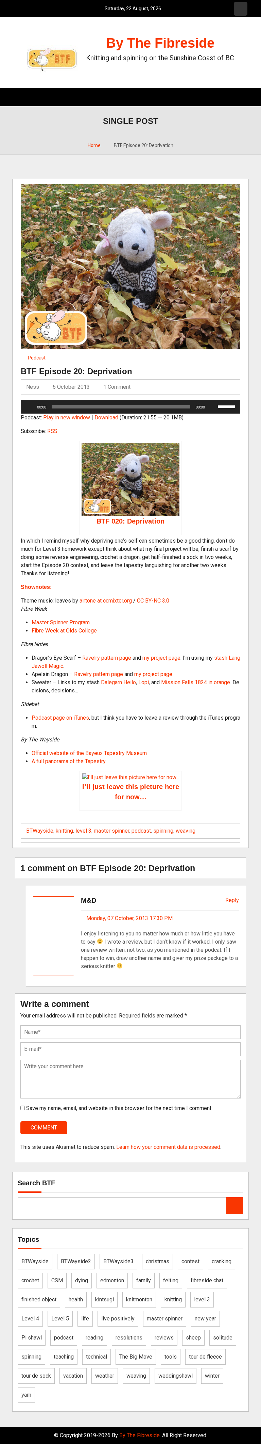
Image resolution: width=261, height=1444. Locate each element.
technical (96, 1356)
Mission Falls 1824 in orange (195, 682)
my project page (161, 658)
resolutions (129, 1337)
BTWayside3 (118, 1261)
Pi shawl (31, 1337)
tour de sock (36, 1376)
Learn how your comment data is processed (168, 1147)
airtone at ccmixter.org (106, 600)
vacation (73, 1376)
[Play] (29, 406)
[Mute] (212, 406)
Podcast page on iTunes (60, 718)
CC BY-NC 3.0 (153, 600)
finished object (38, 1299)
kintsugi (104, 1299)
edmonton (112, 1280)
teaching (64, 1356)
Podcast (37, 357)
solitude (222, 1337)
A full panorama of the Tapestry (69, 761)
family (143, 1280)
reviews (164, 1337)
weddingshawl (175, 1376)
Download (106, 417)
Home (94, 145)
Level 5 (60, 1318)
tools (170, 1356)
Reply (231, 900)
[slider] (227, 406)
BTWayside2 (76, 1261)
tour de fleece (205, 1356)
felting (170, 1280)
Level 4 (30, 1318)
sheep (193, 1337)
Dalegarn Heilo (118, 682)
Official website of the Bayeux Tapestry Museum (89, 753)
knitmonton (139, 1299)
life (85, 1318)
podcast (141, 831)
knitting (64, 831)
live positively (118, 1318)
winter (212, 1376)
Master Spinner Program (61, 622)
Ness (32, 387)
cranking (221, 1261)
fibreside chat (207, 1280)
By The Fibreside (160, 42)
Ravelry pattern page (106, 658)
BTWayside (39, 831)
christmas (157, 1261)
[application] (130, 407)
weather (104, 1376)
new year (205, 1318)
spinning (163, 831)
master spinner (111, 831)
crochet (30, 1280)
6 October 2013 (71, 387)
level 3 (83, 831)
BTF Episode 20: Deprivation (76, 371)
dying (81, 1280)
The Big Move (135, 1356)
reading (94, 1337)
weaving (185, 831)
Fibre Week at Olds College (64, 630)
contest (190, 1261)
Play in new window (66, 417)
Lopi (143, 682)
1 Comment (116, 387)
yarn (26, 1395)
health (76, 1299)
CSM (57, 1280)
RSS (52, 431)
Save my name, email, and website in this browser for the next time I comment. (119, 1108)
